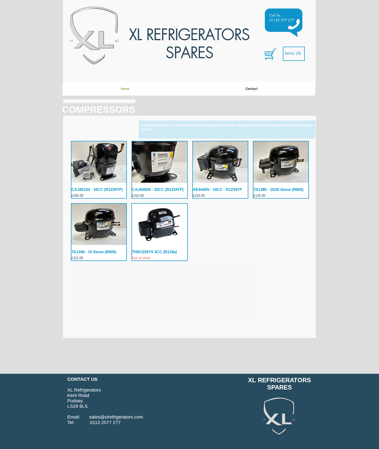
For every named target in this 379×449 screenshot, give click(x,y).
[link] (293, 53)
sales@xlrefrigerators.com (116, 417)
